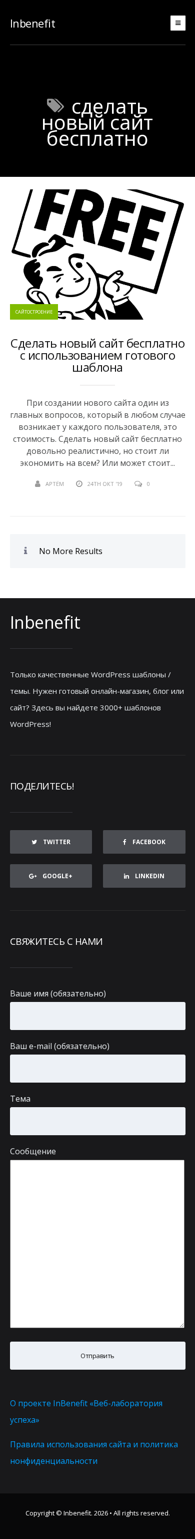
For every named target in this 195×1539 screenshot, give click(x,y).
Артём (55, 483)
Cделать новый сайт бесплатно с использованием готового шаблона (97, 355)
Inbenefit (33, 23)
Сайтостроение (34, 312)
